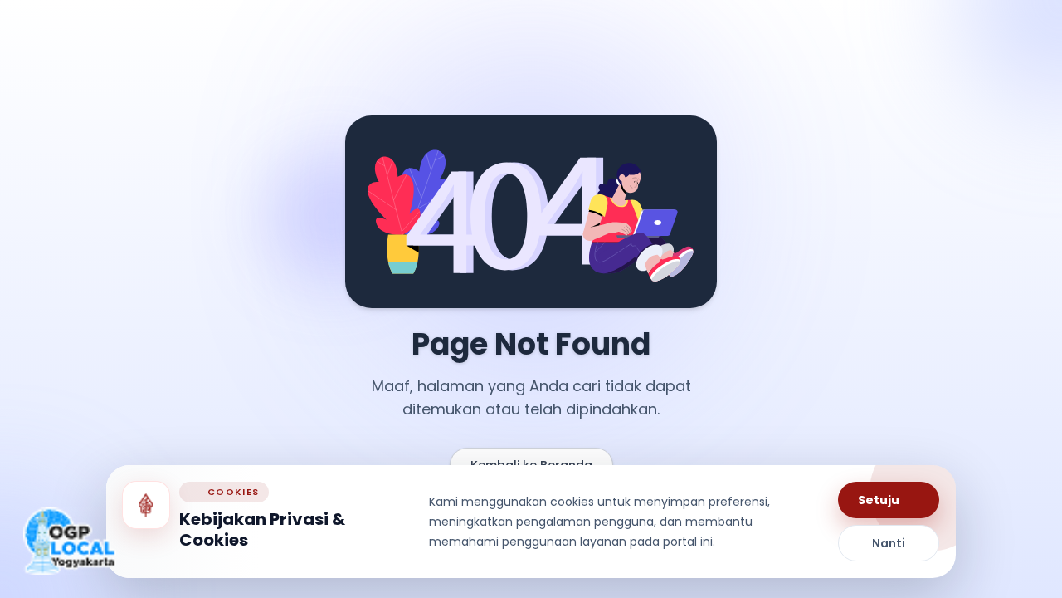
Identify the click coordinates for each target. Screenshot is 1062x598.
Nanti (888, 543)
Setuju (878, 500)
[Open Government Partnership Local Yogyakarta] (69, 541)
